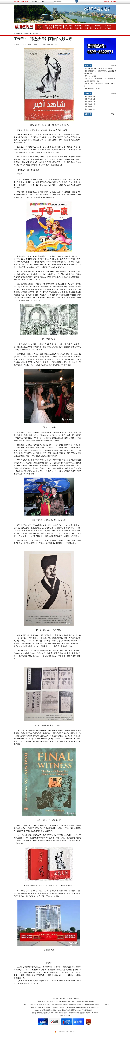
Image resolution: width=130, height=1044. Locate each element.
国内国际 (88, 25)
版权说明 (55, 998)
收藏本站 (76, 998)
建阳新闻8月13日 (90, 106)
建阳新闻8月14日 (90, 104)
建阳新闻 (48, 25)
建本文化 (88, 28)
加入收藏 (113, 2)
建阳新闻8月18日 (90, 99)
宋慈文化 (68, 28)
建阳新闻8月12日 (90, 109)
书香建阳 (48, 28)
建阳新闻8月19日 (90, 96)
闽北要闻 (68, 25)
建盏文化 (78, 28)
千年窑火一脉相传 (90, 76)
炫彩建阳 (108, 28)
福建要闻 (78, 25)
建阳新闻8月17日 (90, 101)
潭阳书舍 (108, 25)
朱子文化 (58, 28)
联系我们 (62, 998)
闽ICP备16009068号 (54, 1004)
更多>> (113, 65)
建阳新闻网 (27, 33)
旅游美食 (98, 28)
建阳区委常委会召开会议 (92, 89)
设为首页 (106, 2)
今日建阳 (58, 25)
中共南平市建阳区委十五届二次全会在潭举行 (99, 68)
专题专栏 (98, 25)
